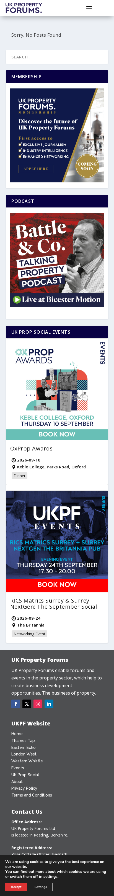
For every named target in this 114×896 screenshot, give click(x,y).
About (17, 781)
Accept (16, 887)
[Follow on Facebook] (15, 704)
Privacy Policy (24, 788)
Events (17, 768)
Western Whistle (27, 761)
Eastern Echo (23, 747)
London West (24, 754)
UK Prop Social (25, 775)
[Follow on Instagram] (37, 704)
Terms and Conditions (31, 795)
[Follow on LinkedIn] (49, 704)
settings (50, 876)
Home (17, 734)
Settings (41, 887)
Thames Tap (23, 740)
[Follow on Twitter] (26, 704)
